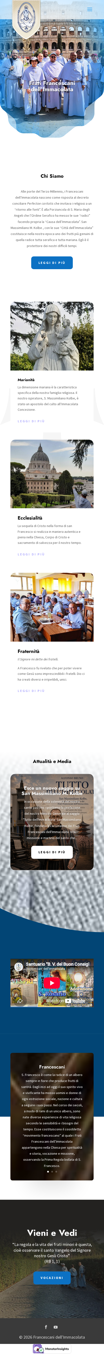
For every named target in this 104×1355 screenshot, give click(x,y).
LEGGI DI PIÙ (52, 263)
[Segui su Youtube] (55, 1327)
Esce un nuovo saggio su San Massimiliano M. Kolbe (52, 791)
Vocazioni (52, 1278)
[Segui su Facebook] (46, 1327)
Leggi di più (31, 421)
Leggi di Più (52, 852)
